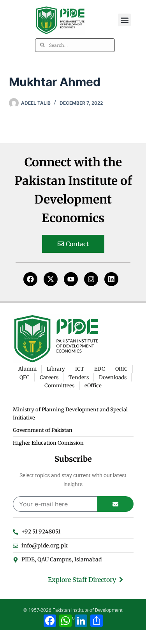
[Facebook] (30, 279)
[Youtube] (71, 279)
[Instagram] (91, 279)
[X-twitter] (51, 279)
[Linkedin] (111, 279)
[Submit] (115, 504)
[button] (124, 20)
